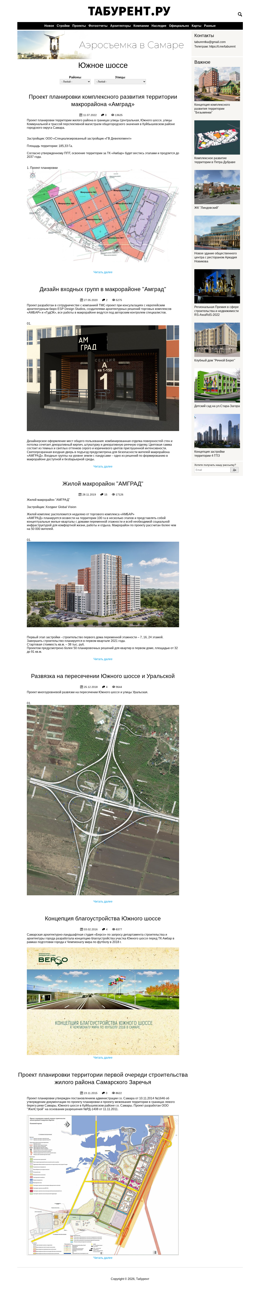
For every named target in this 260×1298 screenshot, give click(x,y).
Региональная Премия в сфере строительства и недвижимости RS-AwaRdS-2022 (216, 311)
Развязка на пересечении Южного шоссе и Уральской (103, 676)
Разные (210, 25)
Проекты (79, 25)
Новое (49, 25)
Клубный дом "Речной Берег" (214, 360)
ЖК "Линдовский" (206, 207)
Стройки (63, 25)
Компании (141, 25)
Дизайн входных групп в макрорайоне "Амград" (103, 289)
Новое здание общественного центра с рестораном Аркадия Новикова (215, 257)
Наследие (159, 25)
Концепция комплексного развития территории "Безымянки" (212, 108)
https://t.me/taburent (222, 46)
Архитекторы (120, 25)
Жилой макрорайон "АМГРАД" (102, 483)
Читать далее (102, 272)
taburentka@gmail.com (210, 42)
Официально (179, 25)
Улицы (120, 77)
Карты (196, 25)
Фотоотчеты (98, 25)
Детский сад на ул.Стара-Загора (217, 406)
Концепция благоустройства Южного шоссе (103, 918)
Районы (75, 77)
